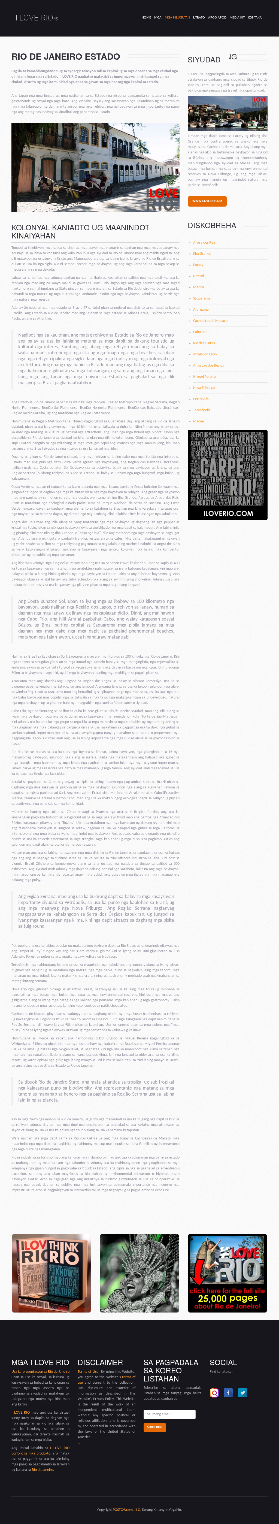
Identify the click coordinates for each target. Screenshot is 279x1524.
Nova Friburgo (204, 388)
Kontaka (255, 17)
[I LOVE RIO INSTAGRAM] (214, 1393)
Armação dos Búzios (208, 366)
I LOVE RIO (37, 17)
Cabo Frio (200, 332)
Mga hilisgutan (177, 17)
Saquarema (202, 299)
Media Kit (237, 17)
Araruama (201, 310)
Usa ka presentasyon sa (29, 1372)
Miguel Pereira (204, 377)
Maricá (198, 287)
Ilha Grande (202, 254)
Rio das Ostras (204, 343)
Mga (158, 17)
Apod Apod (217, 17)
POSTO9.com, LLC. (127, 1510)
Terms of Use (88, 1372)
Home (146, 17)
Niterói (198, 276)
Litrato (199, 17)
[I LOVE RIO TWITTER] (242, 1393)
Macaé (198, 421)
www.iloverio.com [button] (207, 201)
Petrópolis (200, 399)
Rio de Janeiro (58, 1372)
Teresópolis (201, 410)
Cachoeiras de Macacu (210, 321)
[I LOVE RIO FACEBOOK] (228, 1393)
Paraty (198, 265)
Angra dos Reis (204, 243)
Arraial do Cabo (205, 354)
